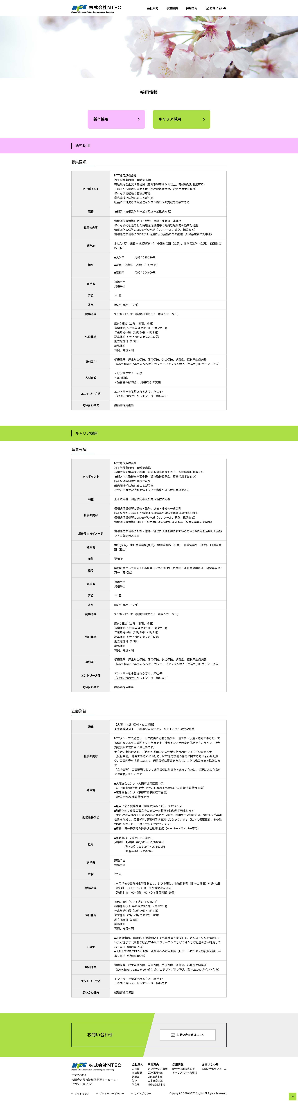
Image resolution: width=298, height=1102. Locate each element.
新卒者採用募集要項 (183, 1068)
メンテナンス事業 (158, 1068)
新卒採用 (100, 119)
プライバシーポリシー (111, 1093)
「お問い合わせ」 (125, 396)
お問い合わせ (218, 8)
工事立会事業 (155, 1080)
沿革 (134, 1080)
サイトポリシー (142, 1093)
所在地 (135, 1084)
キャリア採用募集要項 (184, 1072)
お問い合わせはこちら (191, 1034)
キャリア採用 (170, 119)
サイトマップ (81, 1093)
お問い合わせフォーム (214, 1068)
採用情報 (191, 8)
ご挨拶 (135, 1068)
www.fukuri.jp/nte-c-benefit (134, 364)
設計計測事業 (155, 1072)
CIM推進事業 (155, 1076)
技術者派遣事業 (156, 1084)
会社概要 (137, 1072)
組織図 (135, 1076)
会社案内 (152, 8)
